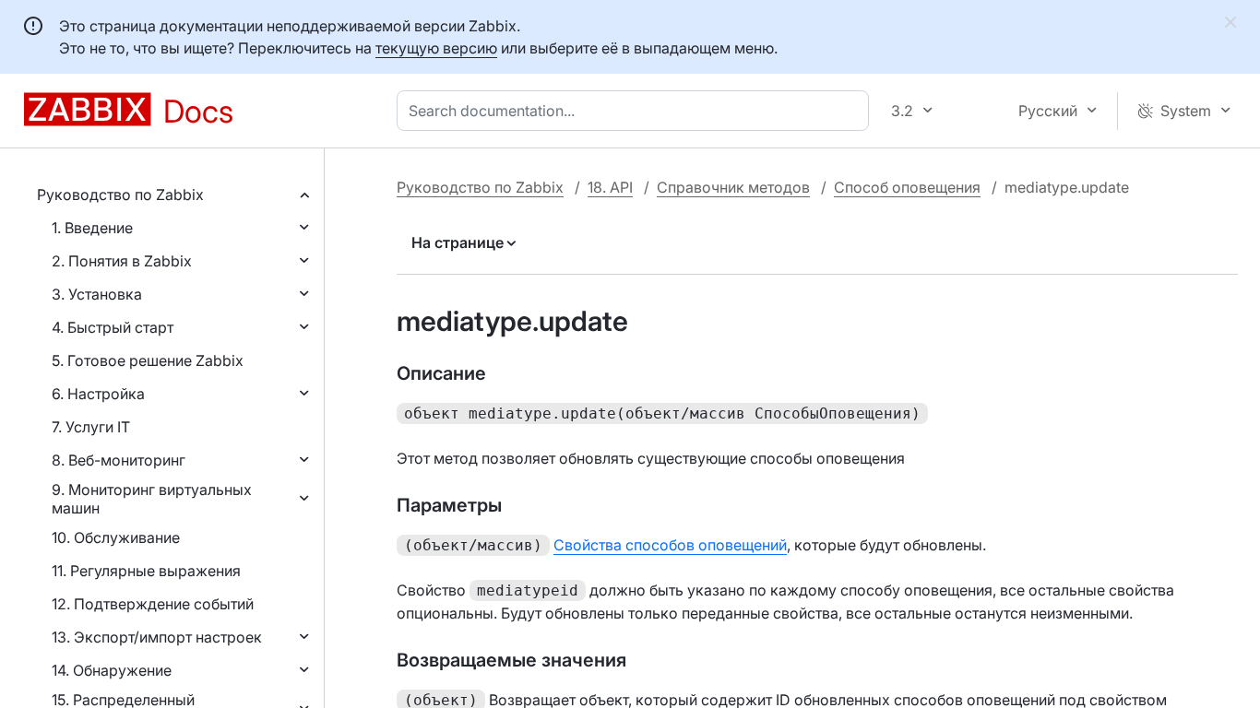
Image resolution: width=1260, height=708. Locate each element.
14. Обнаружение (112, 670)
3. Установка (97, 294)
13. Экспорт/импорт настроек (157, 637)
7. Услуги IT (91, 427)
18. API (610, 187)
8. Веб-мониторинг (118, 460)
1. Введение (92, 227)
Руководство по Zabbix (120, 194)
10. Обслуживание (116, 537)
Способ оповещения (907, 187)
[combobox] (636, 110)
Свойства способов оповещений (670, 545)
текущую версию (436, 48)
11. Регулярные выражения (146, 570)
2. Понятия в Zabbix (122, 261)
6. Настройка (98, 393)
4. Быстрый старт (112, 327)
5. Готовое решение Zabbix (148, 360)
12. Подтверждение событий (153, 604)
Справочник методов (733, 187)
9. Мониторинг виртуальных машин (152, 498)
